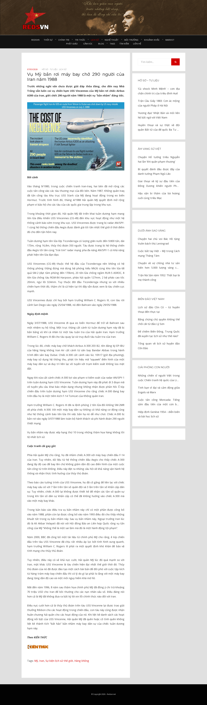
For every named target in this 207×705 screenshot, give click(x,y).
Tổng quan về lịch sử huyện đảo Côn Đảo (159, 346)
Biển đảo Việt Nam (151, 299)
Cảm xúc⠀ (88, 43)
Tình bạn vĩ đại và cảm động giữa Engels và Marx (159, 390)
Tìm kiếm (124, 43)
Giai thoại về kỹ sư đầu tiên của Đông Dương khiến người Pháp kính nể (159, 183)
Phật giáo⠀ (72, 43)
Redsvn (35, 39)
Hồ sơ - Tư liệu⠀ (50, 69)
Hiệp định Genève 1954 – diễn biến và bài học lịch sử (159, 414)
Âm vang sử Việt (149, 148)
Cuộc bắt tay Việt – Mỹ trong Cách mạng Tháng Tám (159, 253)
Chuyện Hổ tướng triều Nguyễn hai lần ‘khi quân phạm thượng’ (159, 159)
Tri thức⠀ (81, 39)
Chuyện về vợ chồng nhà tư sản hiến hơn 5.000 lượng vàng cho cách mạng (159, 265)
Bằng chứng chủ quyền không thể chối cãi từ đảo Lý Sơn (159, 322)
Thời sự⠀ (49, 39)
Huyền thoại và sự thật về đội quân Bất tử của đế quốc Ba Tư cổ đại (159, 127)
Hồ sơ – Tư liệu (148, 80)
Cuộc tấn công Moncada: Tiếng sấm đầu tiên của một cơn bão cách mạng (159, 402)
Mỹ (36, 660)
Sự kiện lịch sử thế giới (59, 660)
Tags (112, 43)
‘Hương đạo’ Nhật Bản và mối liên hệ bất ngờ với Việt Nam (159, 115)
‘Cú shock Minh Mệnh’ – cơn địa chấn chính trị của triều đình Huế (159, 91)
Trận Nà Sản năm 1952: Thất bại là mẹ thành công (159, 277)
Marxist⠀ (170, 39)
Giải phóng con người (154, 367)
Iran (41, 660)
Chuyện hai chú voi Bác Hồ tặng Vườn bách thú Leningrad (159, 241)
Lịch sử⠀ (95, 39)
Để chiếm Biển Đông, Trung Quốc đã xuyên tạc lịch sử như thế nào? (159, 334)
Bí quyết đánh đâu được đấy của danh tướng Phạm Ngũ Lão (159, 171)
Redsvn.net (111, 694)
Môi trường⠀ (132, 39)
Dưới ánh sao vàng (152, 230)
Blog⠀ (101, 43)
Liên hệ (137, 43)
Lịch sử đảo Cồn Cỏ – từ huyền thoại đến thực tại (159, 309)
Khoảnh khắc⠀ (152, 39)
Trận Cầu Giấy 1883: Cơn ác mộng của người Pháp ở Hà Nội (159, 103)
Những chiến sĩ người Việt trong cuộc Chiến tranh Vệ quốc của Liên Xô (159, 378)
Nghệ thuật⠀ (112, 39)
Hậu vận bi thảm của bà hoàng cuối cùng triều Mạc (159, 196)
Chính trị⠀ (64, 39)
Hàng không (81, 660)
